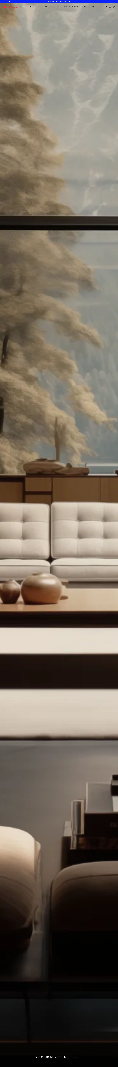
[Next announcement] (81, 1)
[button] (34, 7)
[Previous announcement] (37, 1)
